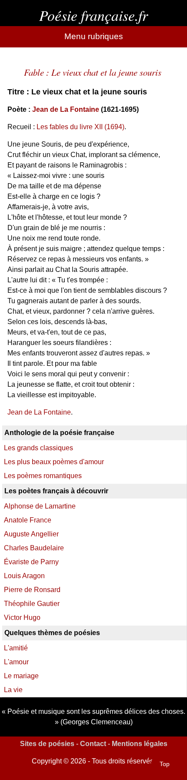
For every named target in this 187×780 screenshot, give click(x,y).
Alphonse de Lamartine (40, 506)
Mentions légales (139, 743)
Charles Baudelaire (34, 548)
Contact (93, 743)
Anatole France (27, 520)
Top (165, 763)
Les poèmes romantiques (43, 475)
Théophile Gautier (32, 603)
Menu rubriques (93, 36)
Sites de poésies (47, 743)
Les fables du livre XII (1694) (80, 127)
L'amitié (16, 648)
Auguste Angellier (31, 534)
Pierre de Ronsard (32, 589)
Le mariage (21, 676)
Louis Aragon (24, 575)
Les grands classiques (38, 448)
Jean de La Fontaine (65, 109)
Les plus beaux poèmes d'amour (54, 461)
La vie (13, 689)
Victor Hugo (22, 617)
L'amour (16, 662)
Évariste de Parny (31, 562)
